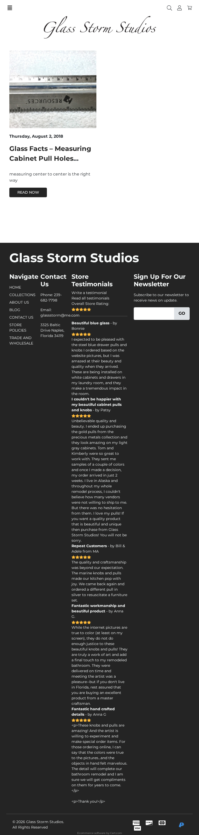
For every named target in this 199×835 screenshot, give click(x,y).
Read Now (28, 192)
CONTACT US (21, 317)
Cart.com (116, 833)
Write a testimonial (89, 292)
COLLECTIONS (22, 294)
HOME (15, 287)
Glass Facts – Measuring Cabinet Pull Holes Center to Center (50, 158)
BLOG (14, 309)
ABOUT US (19, 302)
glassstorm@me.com (60, 315)
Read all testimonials (90, 298)
